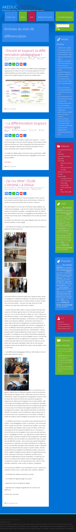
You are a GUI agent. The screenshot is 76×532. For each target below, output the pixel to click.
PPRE (67, 239)
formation (61, 228)
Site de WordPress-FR (64, 328)
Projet (58, 240)
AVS (57, 218)
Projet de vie (63, 240)
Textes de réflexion (11, 187)
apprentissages (63, 216)
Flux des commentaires (64, 326)
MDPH (58, 232)
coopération (68, 224)
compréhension (63, 223)
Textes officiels (64, 192)
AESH (68, 214)
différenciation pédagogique (63, 225)
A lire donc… (8, 162)
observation (64, 232)
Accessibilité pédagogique (64, 211)
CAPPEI (62, 219)
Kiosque (8, 130)
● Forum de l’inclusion (64, 121)
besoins (61, 218)
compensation (62, 222)
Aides (58, 216)
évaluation (64, 249)
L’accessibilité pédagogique (64, 17)
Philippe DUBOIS (37, 189)
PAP (67, 234)
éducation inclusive (64, 246)
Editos (7, 57)
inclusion (63, 230)
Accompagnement (61, 215)
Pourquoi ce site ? (11, 17)
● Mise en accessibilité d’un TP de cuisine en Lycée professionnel (65, 63)
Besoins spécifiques (29, 187)
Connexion (61, 322)
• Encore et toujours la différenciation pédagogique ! (25, 52)
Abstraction (59, 208)
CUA (57, 225)
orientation (63, 234)
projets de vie (16, 189)
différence (62, 225)
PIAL (63, 239)
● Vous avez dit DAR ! (64, 88)
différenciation (11, 59)
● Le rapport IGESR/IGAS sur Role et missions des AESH (65, 92)
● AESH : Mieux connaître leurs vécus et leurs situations (65, 114)
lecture (70, 231)
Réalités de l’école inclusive (45, 17)
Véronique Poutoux (63, 349)
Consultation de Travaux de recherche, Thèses (66, 181)
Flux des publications (64, 324)
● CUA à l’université (63, 119)
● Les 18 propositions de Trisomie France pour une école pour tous (65, 99)
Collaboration (66, 221)
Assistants (21, 187)
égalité (58, 249)
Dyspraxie (69, 226)
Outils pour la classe (14, 57)
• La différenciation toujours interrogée (25, 125)
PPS (70, 239)
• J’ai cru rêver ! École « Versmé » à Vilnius (19, 183)
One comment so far (12, 503)
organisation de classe (21, 59)
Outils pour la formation (26, 57)
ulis (62, 242)
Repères (23, 17)
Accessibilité (64, 209)
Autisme (69, 216)
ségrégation (24, 130)
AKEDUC (9, 7)
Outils (31, 17)
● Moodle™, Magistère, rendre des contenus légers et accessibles (64, 74)
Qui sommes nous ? (5, 522)
